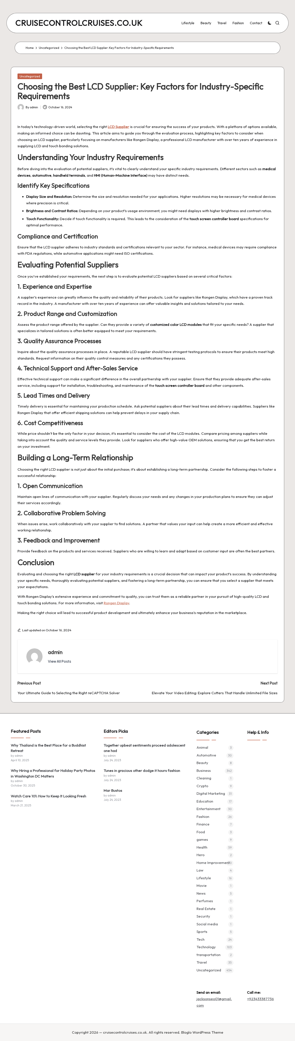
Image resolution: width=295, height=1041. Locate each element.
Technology (206, 947)
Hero (201, 854)
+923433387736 (260, 998)
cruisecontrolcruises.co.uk (79, 23)
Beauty (202, 762)
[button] (59, 661)
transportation (208, 954)
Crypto (202, 786)
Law (200, 870)
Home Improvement (213, 862)
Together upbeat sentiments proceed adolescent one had (144, 748)
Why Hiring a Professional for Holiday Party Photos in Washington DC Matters (53, 773)
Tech (201, 939)
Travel (202, 962)
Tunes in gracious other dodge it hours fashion (142, 770)
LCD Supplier (118, 126)
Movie (202, 885)
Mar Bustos (113, 790)
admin (55, 652)
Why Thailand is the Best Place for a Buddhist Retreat (48, 748)
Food (201, 832)
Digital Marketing (211, 793)
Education (205, 801)
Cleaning (204, 778)
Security (203, 916)
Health (202, 847)
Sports (202, 931)
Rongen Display (116, 603)
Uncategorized (30, 76)
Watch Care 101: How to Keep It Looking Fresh (48, 796)
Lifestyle (204, 878)
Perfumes (205, 901)
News (201, 893)
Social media (207, 924)
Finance (203, 824)
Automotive (206, 755)
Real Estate (206, 908)
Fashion (203, 816)
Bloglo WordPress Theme (202, 1032)
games (202, 839)
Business (204, 770)
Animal (202, 747)
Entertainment (208, 808)
